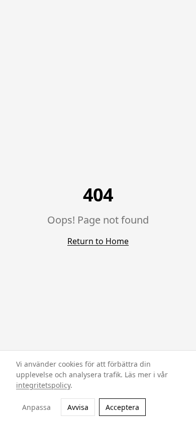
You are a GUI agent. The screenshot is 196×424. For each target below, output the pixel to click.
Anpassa (36, 407)
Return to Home (98, 241)
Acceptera (122, 407)
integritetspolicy (43, 385)
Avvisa (77, 407)
